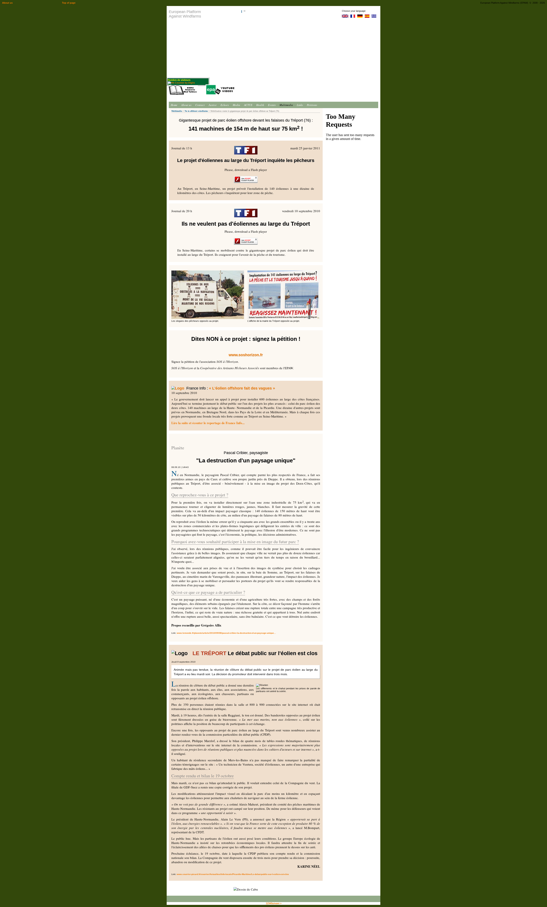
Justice (213, 105)
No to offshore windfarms (196, 111)
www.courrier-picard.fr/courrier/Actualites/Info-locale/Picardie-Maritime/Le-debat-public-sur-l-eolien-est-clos (233, 874)
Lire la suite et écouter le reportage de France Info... (208, 422)
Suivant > (276, 903)
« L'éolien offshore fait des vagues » (242, 388)
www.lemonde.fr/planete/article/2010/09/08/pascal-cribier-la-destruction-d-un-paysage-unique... (226, 633)
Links (300, 105)
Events (272, 105)
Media (236, 105)
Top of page (68, 2)
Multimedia (286, 105)
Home (174, 105)
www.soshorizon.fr (246, 355)
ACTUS (248, 105)
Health (260, 105)
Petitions (312, 105)
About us (186, 105)
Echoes (225, 105)
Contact (200, 105)
